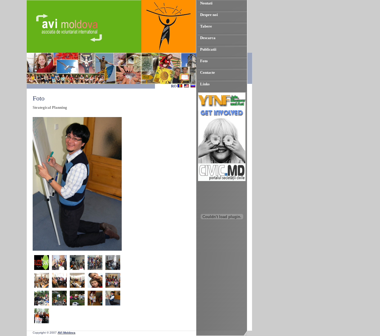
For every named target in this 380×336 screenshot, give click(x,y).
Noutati (206, 3)
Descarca (208, 38)
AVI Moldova (66, 332)
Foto (204, 61)
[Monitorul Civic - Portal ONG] (222, 179)
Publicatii (208, 49)
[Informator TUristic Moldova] (222, 251)
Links (205, 84)
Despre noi (209, 14)
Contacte (207, 72)
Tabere (206, 26)
